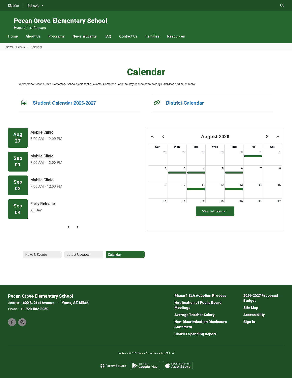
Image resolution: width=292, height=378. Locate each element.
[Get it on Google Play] (145, 365)
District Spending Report (195, 334)
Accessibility (254, 315)
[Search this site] (282, 5)
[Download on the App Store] (178, 365)
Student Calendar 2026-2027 (64, 102)
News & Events (15, 47)
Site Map (250, 308)
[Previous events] (69, 227)
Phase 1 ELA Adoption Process (200, 295)
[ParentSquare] (113, 366)
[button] (35, 5)
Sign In (249, 322)
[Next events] (78, 227)
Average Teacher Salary (194, 315)
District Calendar (185, 102)
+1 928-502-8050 (34, 309)
